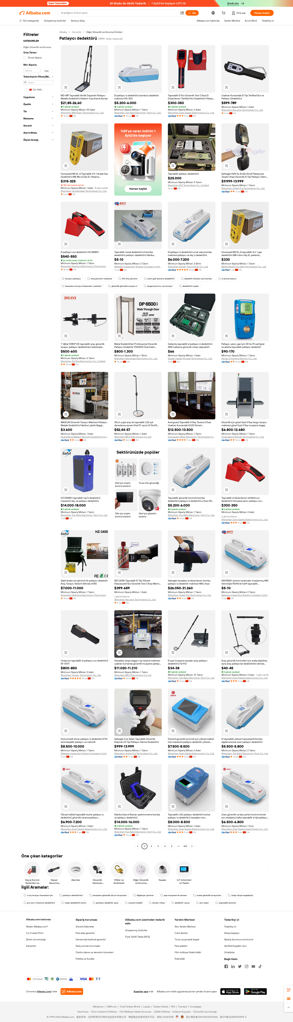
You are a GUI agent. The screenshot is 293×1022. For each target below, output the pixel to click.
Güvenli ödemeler (85, 926)
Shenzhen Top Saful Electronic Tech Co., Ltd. (137, 112)
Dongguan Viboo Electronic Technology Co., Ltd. (191, 436)
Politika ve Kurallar (85, 958)
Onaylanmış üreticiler (136, 930)
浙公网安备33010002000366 (202, 1017)
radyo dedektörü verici (75, 903)
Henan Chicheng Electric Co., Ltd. (239, 358)
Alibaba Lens (44, 991)
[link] (288, 989)
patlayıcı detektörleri (73, 895)
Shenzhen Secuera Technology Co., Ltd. (242, 110)
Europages (195, 1006)
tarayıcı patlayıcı (73, 278)
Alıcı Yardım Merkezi (185, 926)
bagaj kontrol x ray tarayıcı (160, 286)
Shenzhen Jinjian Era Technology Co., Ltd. (243, 188)
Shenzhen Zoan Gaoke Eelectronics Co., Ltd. (191, 112)
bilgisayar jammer (145, 895)
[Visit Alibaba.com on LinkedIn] (233, 966)
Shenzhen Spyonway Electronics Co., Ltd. (136, 358)
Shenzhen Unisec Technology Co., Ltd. (188, 266)
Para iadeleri (181, 946)
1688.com (111, 1006)
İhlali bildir (180, 958)
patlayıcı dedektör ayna (107, 903)
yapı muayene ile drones (175, 895)
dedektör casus (182, 903)
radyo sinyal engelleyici (242, 895)
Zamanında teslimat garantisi (91, 939)
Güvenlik (76, 32)
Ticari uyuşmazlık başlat (187, 939)
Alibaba (63, 32)
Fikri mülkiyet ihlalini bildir (188, 952)
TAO (173, 1006)
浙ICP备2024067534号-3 (233, 1017)
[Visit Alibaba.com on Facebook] (226, 966)
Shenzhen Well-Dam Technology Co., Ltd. (82, 112)
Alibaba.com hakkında (38, 919)
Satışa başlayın (231, 933)
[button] (182, 13)
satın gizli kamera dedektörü (160, 278)
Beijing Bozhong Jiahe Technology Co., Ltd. (243, 266)
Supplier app (141, 991)
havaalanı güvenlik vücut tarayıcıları (110, 895)
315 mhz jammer (130, 278)
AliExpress (98, 1006)
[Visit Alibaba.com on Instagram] (247, 966)
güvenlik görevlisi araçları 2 (124, 286)
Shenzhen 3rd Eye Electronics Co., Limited (83, 361)
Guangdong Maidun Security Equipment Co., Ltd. (84, 436)
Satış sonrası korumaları (88, 946)
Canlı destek (181, 933)
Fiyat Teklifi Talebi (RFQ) (137, 936)
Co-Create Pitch (34, 933)
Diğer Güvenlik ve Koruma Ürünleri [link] (104, 32)
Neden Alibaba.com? (37, 926)
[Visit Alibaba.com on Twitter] (240, 966)
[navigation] (38, 439)
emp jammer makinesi (101, 278)
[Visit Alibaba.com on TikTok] (260, 966)
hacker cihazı (158, 903)
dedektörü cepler (190, 286)
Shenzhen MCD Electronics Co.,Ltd (132, 436)
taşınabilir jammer (227, 903)
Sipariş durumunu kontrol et (238, 939)
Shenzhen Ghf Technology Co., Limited (188, 185)
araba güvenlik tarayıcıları (209, 895)
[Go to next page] (192, 846)
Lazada (146, 1006)
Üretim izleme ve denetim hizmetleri (94, 952)
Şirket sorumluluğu (36, 939)
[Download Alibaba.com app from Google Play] (255, 991)
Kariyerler (31, 946)
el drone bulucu (229, 278)
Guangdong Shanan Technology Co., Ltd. (242, 436)
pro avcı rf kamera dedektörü (41, 903)
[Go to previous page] (138, 846)
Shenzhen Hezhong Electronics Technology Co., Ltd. (84, 266)
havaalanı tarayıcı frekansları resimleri (83, 286)
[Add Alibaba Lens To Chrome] (72, 991)
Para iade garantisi (85, 933)
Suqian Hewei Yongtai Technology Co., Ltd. (190, 358)
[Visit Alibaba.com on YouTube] (253, 966)
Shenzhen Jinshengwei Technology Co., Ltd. (84, 191)
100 (185, 846)
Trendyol (182, 1006)
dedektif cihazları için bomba (198, 278)
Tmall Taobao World (130, 1006)
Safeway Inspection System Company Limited (138, 266)
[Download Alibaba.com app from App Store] (230, 991)
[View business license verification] (177, 1017)
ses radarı (204, 903)
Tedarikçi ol (230, 926)
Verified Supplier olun (235, 946)
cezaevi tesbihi (135, 903)
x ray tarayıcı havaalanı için (40, 895)
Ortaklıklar (229, 952)
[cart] (224, 13)
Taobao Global (160, 1006)
